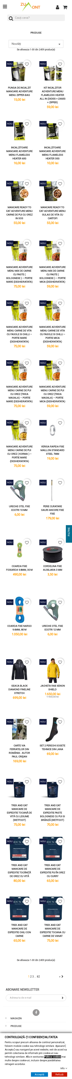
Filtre (69, 532)
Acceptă (39, 1074)
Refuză (59, 1074)
